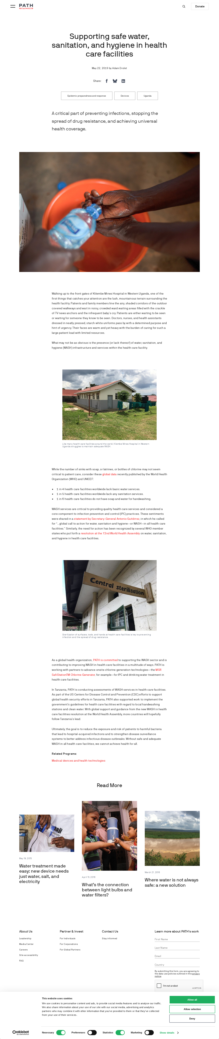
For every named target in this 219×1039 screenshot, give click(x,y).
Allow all (192, 999)
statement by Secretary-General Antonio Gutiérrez (106, 518)
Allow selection (192, 1009)
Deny (192, 1018)
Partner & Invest (71, 931)
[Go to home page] (26, 6)
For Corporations (69, 944)
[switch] (92, 1032)
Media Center (26, 944)
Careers (23, 949)
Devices (125, 95)
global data (109, 474)
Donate (200, 6)
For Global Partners (70, 949)
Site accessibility (28, 955)
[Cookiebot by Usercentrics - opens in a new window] (21, 1032)
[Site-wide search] (184, 6)
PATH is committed (105, 660)
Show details (167, 1032)
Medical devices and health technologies (78, 760)
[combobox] (177, 965)
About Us (26, 931)
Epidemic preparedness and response (86, 95)
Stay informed (109, 938)
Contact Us (110, 931)
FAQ (21, 960)
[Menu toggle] (12, 6)
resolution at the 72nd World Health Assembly (110, 533)
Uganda (148, 95)
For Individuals (68, 938)
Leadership (25, 938)
